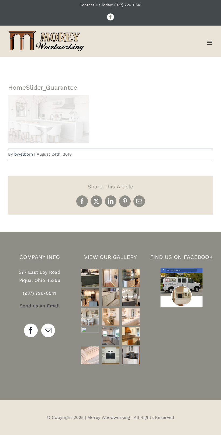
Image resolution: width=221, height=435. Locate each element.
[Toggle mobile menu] (210, 42)
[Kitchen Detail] (90, 355)
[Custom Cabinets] (90, 336)
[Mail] (48, 330)
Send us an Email (40, 305)
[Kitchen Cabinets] (90, 277)
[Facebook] (31, 330)
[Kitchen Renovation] (90, 316)
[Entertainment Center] (110, 355)
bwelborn (23, 154)
